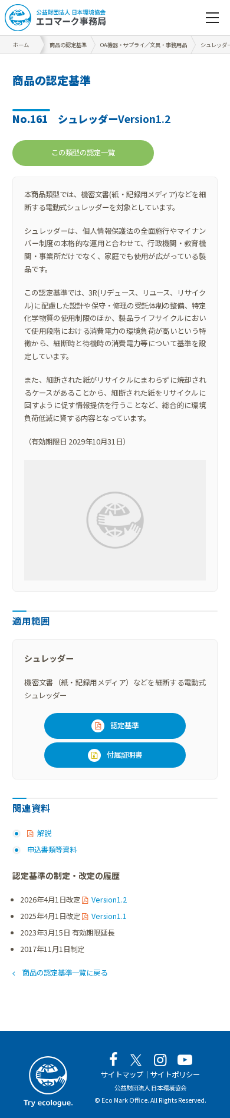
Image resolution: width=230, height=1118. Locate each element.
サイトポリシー (175, 1074)
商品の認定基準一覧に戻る (64, 972)
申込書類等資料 (52, 849)
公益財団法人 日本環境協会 (150, 1087)
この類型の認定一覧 (83, 152)
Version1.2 (109, 899)
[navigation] (212, 18)
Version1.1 (109, 916)
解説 (44, 833)
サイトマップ (122, 1074)
